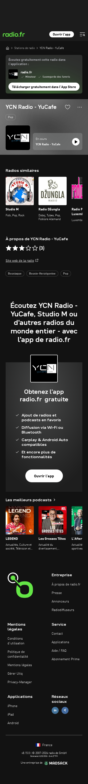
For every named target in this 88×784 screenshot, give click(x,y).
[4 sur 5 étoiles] (28, 248)
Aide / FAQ (59, 650)
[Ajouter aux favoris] (67, 107)
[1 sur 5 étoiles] (8, 248)
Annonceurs (60, 601)
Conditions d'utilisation (16, 641)
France (46, 745)
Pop (10, 117)
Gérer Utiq (15, 673)
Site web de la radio (20, 260)
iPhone (12, 706)
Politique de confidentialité (18, 654)
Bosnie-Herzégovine (42, 273)
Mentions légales (20, 665)
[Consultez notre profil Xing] (65, 710)
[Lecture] (76, 142)
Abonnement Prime (66, 659)
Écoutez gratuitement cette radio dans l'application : (36, 62)
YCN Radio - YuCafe (48, 144)
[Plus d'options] (79, 107)
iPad (11, 714)
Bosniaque (15, 273)
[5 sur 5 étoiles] (35, 248)
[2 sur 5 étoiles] (15, 248)
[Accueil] (7, 48)
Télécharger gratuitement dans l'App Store (44, 87)
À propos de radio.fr (66, 584)
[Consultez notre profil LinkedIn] (55, 710)
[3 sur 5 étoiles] (22, 248)
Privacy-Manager (20, 682)
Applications (60, 642)
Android (13, 723)
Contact (57, 633)
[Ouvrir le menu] (82, 34)
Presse (57, 593)
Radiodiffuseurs (63, 610)
